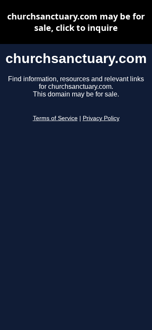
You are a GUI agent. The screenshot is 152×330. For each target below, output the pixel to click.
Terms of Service (55, 118)
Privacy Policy (101, 118)
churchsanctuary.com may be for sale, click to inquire (76, 22)
